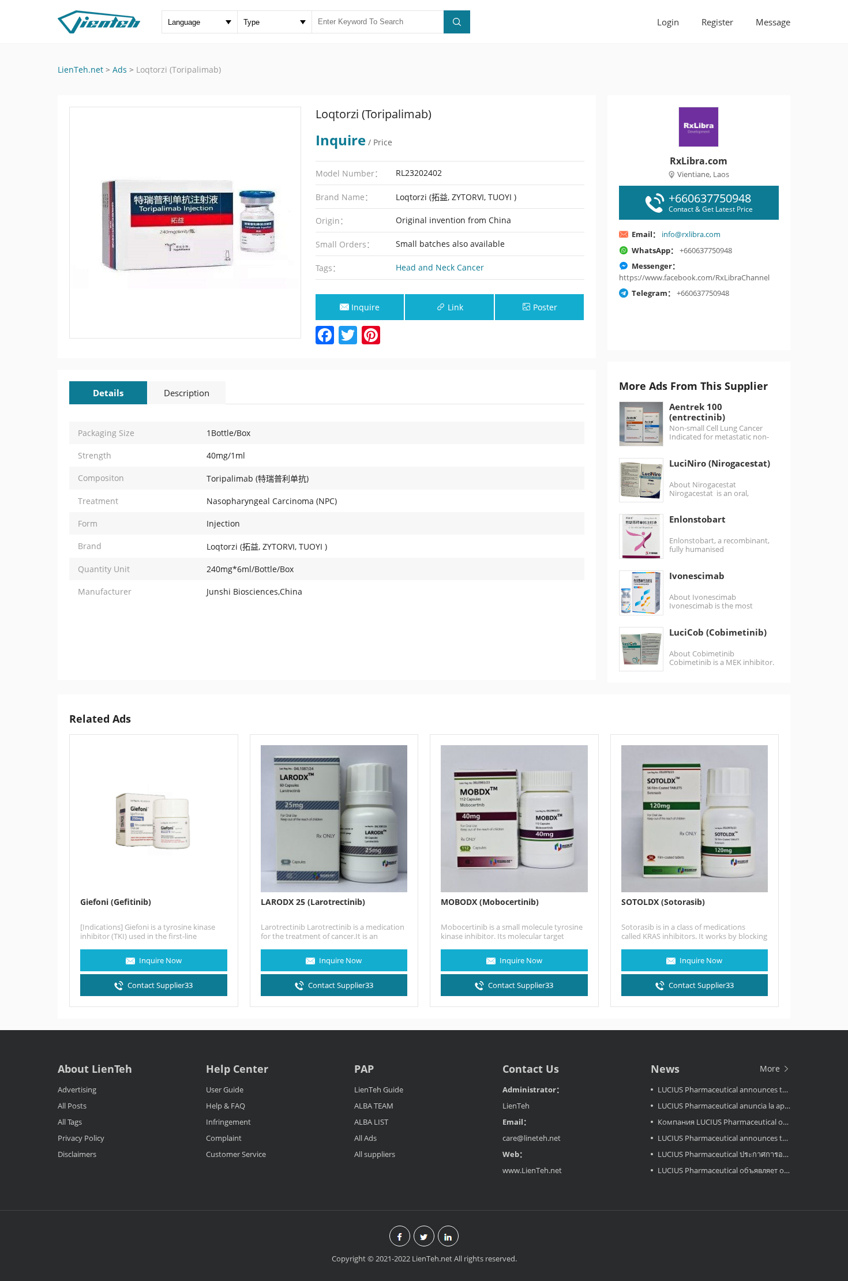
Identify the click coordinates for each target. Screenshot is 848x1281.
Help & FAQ (225, 1105)
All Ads (365, 1138)
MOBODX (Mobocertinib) (490, 902)
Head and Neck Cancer (440, 267)
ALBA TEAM (373, 1105)
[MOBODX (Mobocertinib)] (514, 818)
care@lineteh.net (531, 1138)
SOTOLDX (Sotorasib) (663, 902)
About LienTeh (95, 1069)
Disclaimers (77, 1154)
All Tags (70, 1122)
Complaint (224, 1138)
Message (773, 22)
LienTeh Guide (378, 1089)
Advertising (77, 1089)
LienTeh (516, 1105)
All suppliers (374, 1154)
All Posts (72, 1105)
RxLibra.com (698, 161)
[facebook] (400, 1237)
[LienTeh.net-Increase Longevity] (99, 23)
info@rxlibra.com (691, 234)
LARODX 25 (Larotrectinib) (313, 902)
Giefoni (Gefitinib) (115, 902)
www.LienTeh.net (532, 1170)
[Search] (457, 21)
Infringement (228, 1122)
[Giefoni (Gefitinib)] (153, 818)
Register (717, 22)
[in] (448, 1237)
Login (668, 22)
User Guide (224, 1089)
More (771, 1068)
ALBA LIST (371, 1122)
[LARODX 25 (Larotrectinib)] (334, 818)
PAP (364, 1069)
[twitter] (424, 1237)
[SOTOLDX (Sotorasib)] (694, 818)
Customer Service (236, 1154)
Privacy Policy (81, 1138)
